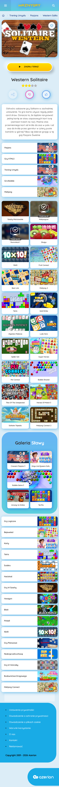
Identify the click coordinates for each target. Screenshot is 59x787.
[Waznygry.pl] (3, 15)
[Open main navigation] (5, 5)
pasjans (34, 15)
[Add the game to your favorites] (51, 25)
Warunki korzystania (20, 728)
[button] (53, 5)
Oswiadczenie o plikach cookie (25, 722)
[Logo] (29, 5)
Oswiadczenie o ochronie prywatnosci (28, 715)
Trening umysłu (17, 15)
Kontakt (13, 740)
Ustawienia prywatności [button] (21, 709)
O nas (12, 734)
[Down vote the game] (29, 94)
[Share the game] (13, 94)
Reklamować (16, 746)
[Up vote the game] (46, 94)
